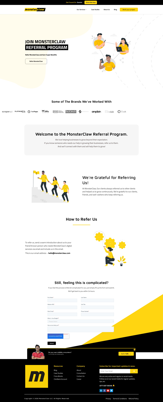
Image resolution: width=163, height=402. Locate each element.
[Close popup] (134, 349)
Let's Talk (126, 354)
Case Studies (95, 9)
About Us (107, 9)
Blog (115, 9)
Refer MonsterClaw (36, 61)
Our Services (81, 9)
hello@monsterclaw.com (59, 253)
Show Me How (91, 2)
